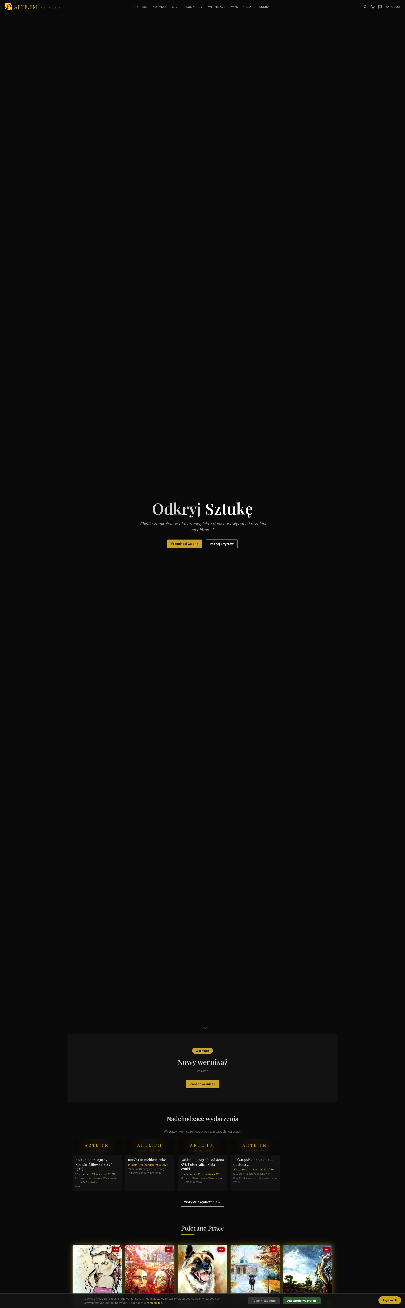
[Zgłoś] (380, 7)
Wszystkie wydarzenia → (202, 1202)
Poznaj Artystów (222, 544)
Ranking (264, 6)
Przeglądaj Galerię (184, 543)
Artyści (159, 6)
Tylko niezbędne (264, 1300)
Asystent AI (389, 1300)
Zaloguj (392, 6)
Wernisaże (217, 6)
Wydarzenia (241, 6)
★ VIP (176, 6)
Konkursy (194, 6)
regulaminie (154, 1302)
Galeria (140, 6)
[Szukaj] (365, 7)
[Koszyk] (373, 7)
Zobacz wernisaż (202, 1084)
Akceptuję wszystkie (302, 1300)
